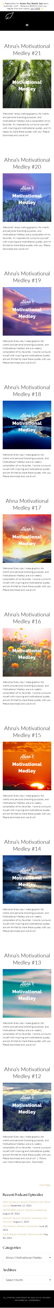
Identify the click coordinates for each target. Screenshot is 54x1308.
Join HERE (35, 8)
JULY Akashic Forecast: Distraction (21, 1226)
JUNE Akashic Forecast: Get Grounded (23, 1234)
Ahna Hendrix (27, 16)
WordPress (34, 1300)
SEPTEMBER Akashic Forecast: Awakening (24, 1209)
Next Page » (45, 1184)
